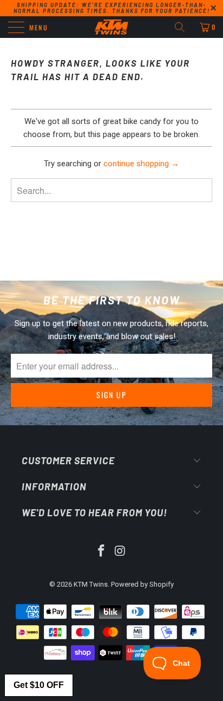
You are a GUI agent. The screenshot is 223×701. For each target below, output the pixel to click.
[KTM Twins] (111, 27)
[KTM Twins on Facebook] (102, 552)
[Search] (183, 27)
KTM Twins (91, 584)
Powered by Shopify (142, 584)
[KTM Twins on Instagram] (121, 552)
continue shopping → (141, 163)
